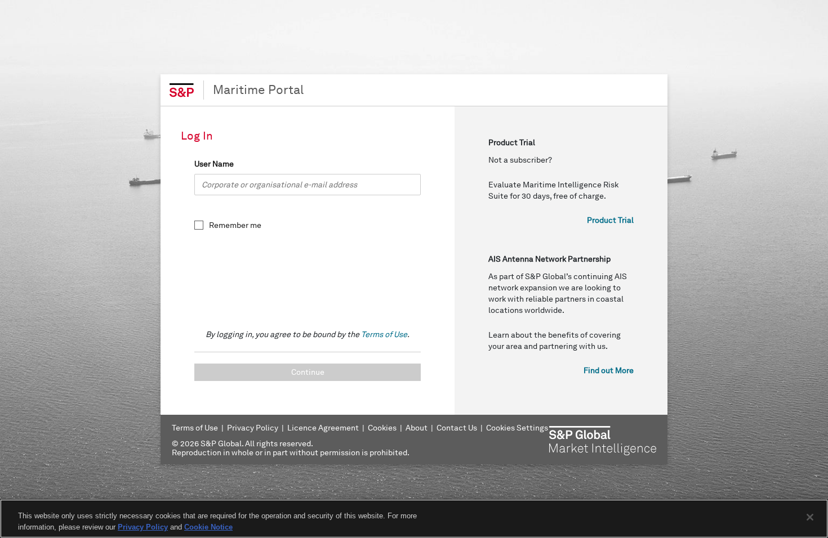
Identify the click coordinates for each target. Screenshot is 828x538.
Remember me (235, 225)
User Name (214, 164)
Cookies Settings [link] (517, 428)
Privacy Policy (143, 526)
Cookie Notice (208, 526)
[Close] (810, 517)
